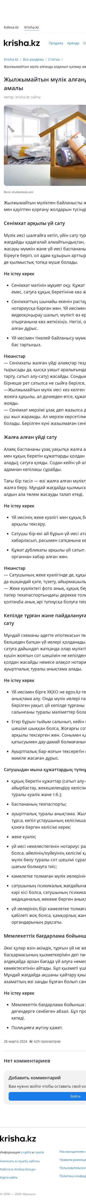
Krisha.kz (11, 59)
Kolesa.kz (11, 27)
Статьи (54, 59)
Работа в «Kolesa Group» (18, 1169)
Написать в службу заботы (20, 1161)
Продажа (56, 43)
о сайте (26, 1152)
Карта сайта (8, 1177)
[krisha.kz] (18, 1138)
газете (39, 1152)
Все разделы (33, 59)
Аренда (73, 43)
